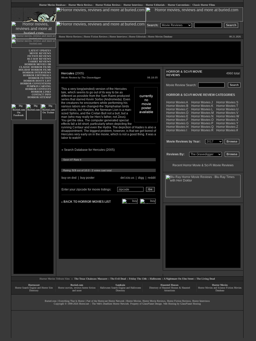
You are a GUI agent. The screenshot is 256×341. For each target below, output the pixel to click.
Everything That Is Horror (71, 301)
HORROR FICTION (39, 78)
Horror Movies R (202, 130)
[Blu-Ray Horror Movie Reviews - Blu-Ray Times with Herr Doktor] (203, 196)
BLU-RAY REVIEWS (39, 58)
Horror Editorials (155, 4)
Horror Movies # (227, 130)
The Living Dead (205, 278)
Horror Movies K (202, 106)
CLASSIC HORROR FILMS (35, 67)
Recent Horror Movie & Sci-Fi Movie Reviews (203, 165)
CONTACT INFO (41, 94)
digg (141, 177)
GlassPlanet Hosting (190, 303)
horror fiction (89, 287)
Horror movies (65, 287)
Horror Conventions (179, 4)
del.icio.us (127, 177)
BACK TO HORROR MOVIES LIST (87, 201)
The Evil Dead (118, 278)
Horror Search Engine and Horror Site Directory (34, 289)
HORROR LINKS (41, 91)
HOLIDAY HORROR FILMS (34, 69)
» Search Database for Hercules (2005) (88, 150)
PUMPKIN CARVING (39, 86)
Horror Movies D (177, 113)
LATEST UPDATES (40, 50)
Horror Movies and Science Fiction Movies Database (220, 289)
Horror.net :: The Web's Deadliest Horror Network (104, 303)
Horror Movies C (177, 109)
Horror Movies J (202, 102)
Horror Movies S (227, 102)
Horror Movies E (177, 116)
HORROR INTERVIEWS (36, 72)
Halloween (155, 278)
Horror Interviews (133, 4)
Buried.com (76, 285)
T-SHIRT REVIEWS (39, 61)
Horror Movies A (177, 102)
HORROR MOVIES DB (37, 64)
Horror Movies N (202, 116)
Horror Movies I (176, 130)
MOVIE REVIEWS (40, 53)
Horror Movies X (227, 120)
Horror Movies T (227, 106)
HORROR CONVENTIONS (35, 83)
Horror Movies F (177, 120)
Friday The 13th (138, 278)
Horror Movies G (177, 123)
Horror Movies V (227, 113)
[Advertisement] (34, 199)
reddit (152, 177)
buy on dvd (69, 177)
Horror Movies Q (202, 127)
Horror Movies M (202, 113)
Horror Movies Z (227, 127)
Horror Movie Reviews (80, 4)
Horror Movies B (177, 106)
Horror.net (34, 285)
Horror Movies (220, 285)
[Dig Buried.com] (33, 119)
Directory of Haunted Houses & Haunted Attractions (169, 289)
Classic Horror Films (203, 4)
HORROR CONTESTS (38, 89)
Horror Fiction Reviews (108, 4)
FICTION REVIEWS (39, 56)
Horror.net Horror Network (111, 301)
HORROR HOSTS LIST (37, 80)
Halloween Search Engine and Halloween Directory (120, 289)
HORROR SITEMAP (39, 97)
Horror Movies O (202, 120)
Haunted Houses (169, 285)
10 (110, 165)
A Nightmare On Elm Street (179, 278)
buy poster (87, 177)
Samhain (120, 285)
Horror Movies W (227, 116)
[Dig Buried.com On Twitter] (48, 119)
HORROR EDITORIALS (37, 75)
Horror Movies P (202, 123)
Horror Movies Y (227, 123)
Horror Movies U (227, 109)
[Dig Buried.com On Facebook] (18, 119)
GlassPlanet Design (152, 303)
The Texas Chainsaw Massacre (90, 278)
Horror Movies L (202, 109)
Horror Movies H (177, 127)
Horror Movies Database (52, 4)
